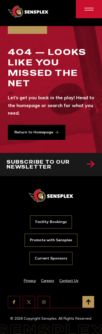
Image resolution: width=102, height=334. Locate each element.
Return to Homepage (33, 132)
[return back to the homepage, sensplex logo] (28, 12)
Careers (47, 280)
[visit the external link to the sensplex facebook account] (14, 302)
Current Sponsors (51, 258)
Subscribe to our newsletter (38, 164)
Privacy (30, 280)
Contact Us (68, 280)
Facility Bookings (51, 221)
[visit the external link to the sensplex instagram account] (44, 302)
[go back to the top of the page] (88, 302)
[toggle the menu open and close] (89, 9)
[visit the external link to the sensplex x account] (29, 302)
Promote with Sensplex (51, 240)
